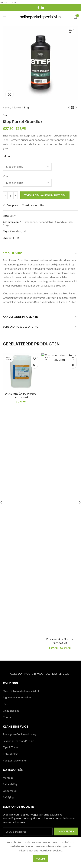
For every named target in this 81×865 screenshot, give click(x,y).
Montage (8, 777)
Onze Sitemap (11, 710)
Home (6, 107)
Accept (41, 858)
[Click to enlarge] (9, 94)
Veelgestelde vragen (15, 760)
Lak (70, 221)
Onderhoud (10, 790)
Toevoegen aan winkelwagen (45, 195)
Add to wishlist (34, 205)
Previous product (69, 107)
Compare (12, 205)
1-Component (28, 221)
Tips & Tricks (10, 747)
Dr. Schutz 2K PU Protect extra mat (21, 395)
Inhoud (7, 156)
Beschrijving (12, 253)
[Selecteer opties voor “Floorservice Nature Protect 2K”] (73, 365)
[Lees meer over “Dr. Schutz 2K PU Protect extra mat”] (34, 365)
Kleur (6, 176)
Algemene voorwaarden (17, 697)
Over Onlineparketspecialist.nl (21, 691)
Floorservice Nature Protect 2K (59, 641)
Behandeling (46, 221)
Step (27, 107)
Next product (76, 107)
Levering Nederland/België (18, 740)
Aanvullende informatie (20, 317)
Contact (8, 717)
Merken (16, 107)
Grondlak (60, 221)
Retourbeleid (10, 753)
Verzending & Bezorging (21, 327)
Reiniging (8, 797)
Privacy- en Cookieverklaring (19, 734)
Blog (5, 704)
